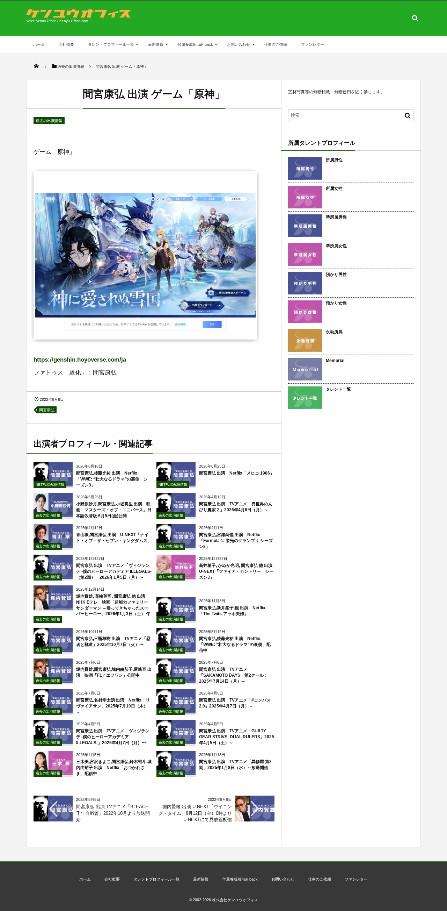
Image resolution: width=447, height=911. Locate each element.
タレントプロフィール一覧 (111, 44)
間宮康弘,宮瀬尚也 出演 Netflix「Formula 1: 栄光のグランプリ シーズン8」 (236, 540)
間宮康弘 (46, 410)
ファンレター (312, 44)
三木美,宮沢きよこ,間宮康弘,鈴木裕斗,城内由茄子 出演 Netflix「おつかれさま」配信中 (114, 767)
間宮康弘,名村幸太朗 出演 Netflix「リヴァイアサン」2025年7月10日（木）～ (113, 706)
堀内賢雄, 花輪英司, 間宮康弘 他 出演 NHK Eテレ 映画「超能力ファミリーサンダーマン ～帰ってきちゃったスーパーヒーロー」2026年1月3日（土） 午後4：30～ (92, 608)
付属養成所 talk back (195, 44)
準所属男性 (336, 217)
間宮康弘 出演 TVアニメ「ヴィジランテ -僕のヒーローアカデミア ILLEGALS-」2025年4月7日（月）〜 (112, 736)
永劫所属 (334, 331)
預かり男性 (336, 274)
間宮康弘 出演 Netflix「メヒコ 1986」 (236, 473)
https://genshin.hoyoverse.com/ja (80, 359)
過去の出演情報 (49, 121)
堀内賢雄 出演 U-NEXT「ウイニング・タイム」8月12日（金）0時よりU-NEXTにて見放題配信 (195, 813)
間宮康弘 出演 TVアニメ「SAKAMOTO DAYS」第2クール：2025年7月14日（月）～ (233, 675)
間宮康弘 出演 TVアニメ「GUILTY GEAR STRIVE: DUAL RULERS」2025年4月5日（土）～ (236, 736)
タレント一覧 (338, 389)
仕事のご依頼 (275, 44)
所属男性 (334, 159)
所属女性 (334, 188)
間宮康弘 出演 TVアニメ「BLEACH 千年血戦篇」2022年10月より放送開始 (113, 813)
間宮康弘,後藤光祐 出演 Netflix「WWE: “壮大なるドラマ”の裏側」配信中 (235, 644)
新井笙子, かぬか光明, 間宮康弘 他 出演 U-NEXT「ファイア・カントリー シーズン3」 (238, 571)
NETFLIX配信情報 (50, 484)
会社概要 (66, 44)
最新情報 (155, 44)
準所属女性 (336, 245)
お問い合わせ (238, 44)
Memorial (335, 360)
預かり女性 (336, 303)
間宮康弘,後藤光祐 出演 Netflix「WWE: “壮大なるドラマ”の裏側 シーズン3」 (112, 479)
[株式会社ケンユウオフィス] (78, 16)
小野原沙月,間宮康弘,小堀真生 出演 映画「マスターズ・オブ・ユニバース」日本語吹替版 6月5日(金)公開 (114, 509)
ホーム (39, 44)
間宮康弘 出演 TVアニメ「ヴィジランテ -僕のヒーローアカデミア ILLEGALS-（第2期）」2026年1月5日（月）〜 (114, 571)
